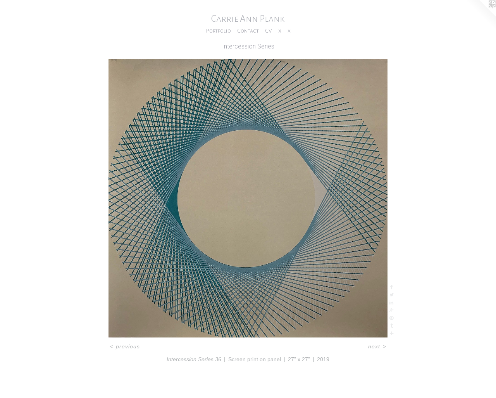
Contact (248, 31)
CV (268, 31)
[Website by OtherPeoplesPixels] (480, 15)
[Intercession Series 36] (248, 198)
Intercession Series (248, 46)
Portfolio (218, 31)
